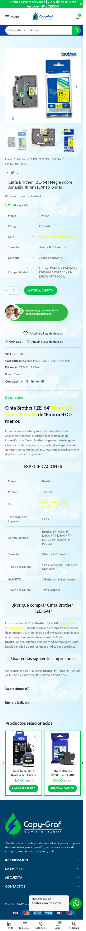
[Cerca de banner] (81, 4)
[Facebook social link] (21, 381)
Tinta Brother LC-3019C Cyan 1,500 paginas (62, 775)
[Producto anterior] (7, 172)
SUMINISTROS (39, 159)
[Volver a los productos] (12, 172)
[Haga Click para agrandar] (13, 118)
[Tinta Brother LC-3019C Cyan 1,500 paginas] (62, 749)
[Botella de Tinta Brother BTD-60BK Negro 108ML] (24, 749)
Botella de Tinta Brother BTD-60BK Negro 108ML (23, 775)
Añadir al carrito (40, 290)
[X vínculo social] (27, 381)
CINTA (57, 159)
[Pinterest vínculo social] (32, 381)
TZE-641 (36, 367)
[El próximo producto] (17, 172)
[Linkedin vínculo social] (37, 381)
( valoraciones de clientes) (23, 196)
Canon (18, 374)
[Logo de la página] (43, 16)
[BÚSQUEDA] (76, 30)
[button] (9, 87)
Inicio (8, 159)
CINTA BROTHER (15, 164)
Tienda (20, 159)
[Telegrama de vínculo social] (43, 381)
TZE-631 (24, 367)
